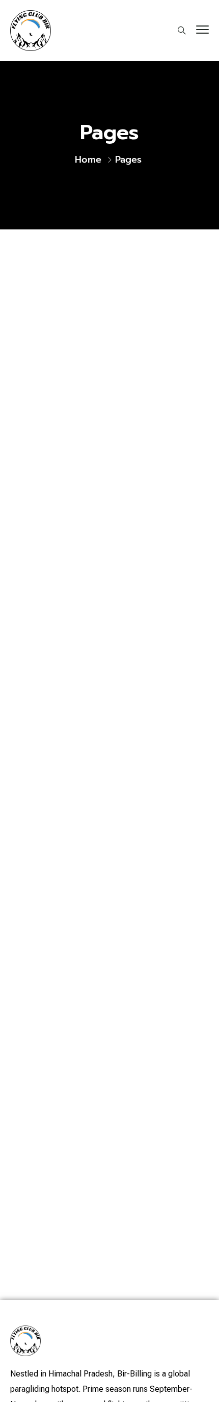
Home (88, 159)
